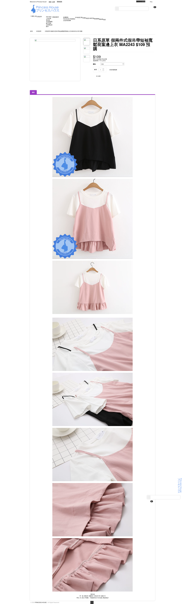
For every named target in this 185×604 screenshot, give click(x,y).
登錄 (50, 2)
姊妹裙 (101, 19)
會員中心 (139, 1)
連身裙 (48, 20)
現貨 (104, 19)
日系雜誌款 (49, 25)
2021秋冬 (49, 16)
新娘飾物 (96, 18)
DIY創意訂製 (78, 17)
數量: (95, 69)
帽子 (47, 23)
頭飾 (69, 20)
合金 (64, 20)
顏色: (94, 64)
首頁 (31, 31)
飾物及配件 (55, 17)
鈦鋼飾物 (65, 17)
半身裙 (48, 21)
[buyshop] (180, 485)
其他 (67, 20)
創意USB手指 (90, 18)
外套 (50, 18)
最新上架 (34, 16)
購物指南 (59, 1)
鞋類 (50, 23)
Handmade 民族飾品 (69, 19)
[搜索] (149, 497)
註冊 (53, 2)
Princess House (41, 602)
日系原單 (39, 16)
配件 (47, 26)
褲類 (51, 21)
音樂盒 (84, 18)
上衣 (47, 18)
